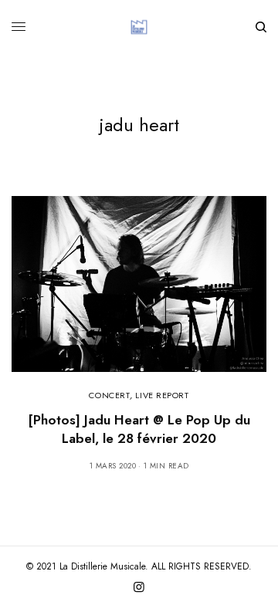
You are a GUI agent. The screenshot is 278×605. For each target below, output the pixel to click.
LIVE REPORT (161, 395)
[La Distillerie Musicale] (139, 27)
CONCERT (109, 395)
